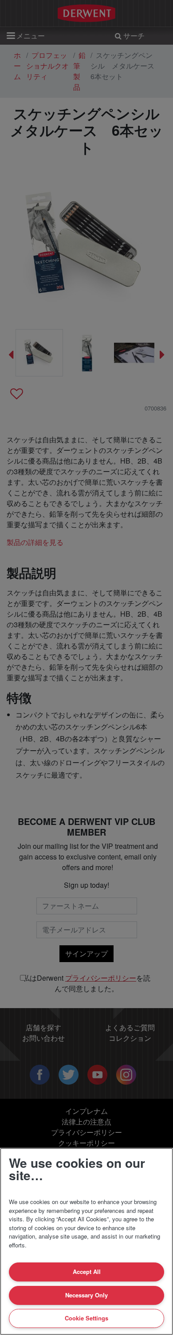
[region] (86, 1241)
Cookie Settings (86, 1318)
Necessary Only (86, 1295)
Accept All (87, 1271)
